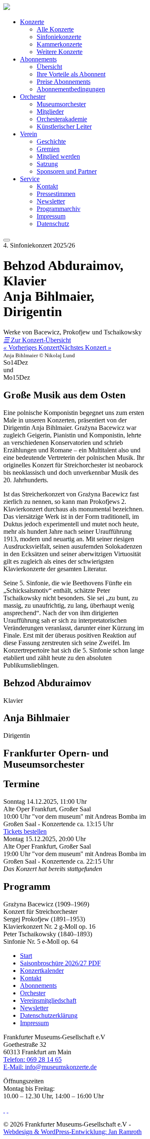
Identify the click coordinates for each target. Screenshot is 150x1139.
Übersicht (49, 66)
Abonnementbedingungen (71, 89)
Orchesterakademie (62, 119)
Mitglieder (50, 111)
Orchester (32, 96)
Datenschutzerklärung (49, 1015)
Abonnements (38, 59)
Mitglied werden (58, 156)
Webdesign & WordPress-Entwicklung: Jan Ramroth (72, 1131)
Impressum (51, 216)
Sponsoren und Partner (67, 171)
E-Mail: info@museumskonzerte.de (50, 1066)
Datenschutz (53, 223)
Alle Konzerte (55, 29)
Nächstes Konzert (85, 347)
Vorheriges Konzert (31, 347)
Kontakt (47, 186)
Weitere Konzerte (59, 51)
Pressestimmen (56, 193)
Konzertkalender (42, 970)
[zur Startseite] (6, 7)
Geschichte (51, 141)
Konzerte (32, 21)
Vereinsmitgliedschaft (48, 1000)
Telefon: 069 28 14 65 (32, 1059)
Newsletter (51, 201)
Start (26, 955)
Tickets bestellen (25, 831)
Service (30, 178)
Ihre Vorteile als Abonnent (71, 74)
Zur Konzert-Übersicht (37, 340)
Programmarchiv (58, 208)
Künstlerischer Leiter (64, 126)
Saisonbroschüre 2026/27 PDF (60, 963)
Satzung (47, 163)
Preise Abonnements (63, 81)
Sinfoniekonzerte (59, 36)
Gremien (48, 148)
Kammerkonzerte (59, 44)
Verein (28, 133)
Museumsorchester (61, 104)
